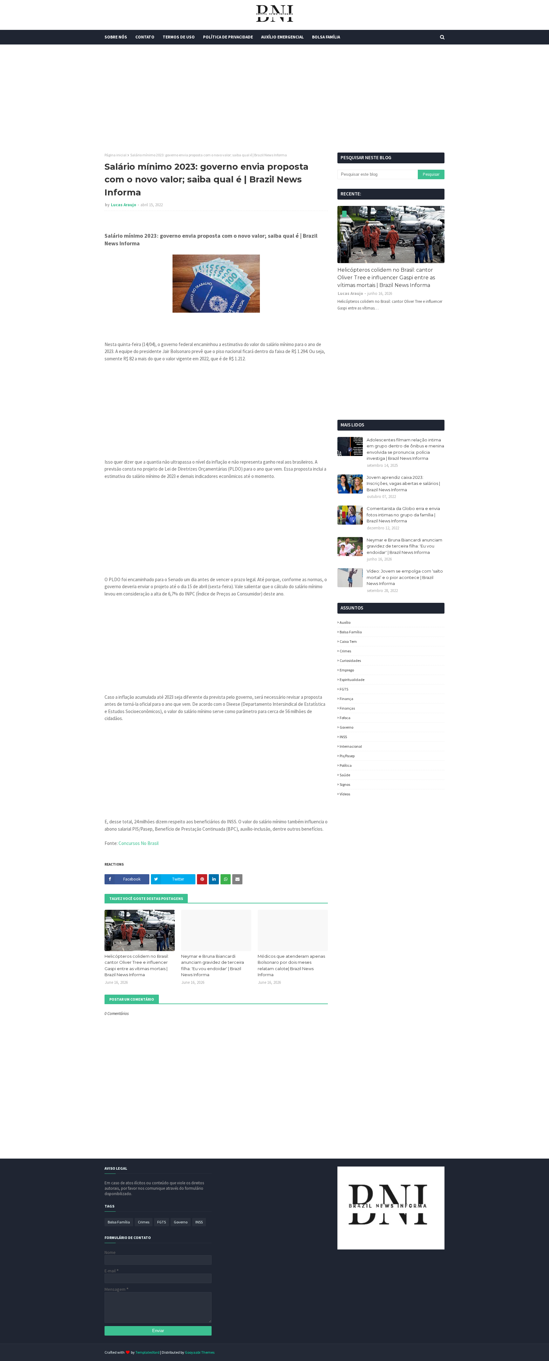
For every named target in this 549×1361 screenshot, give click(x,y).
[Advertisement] (274, 98)
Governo (346, 727)
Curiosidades (350, 660)
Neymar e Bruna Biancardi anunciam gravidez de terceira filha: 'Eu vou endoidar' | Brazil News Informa (212, 965)
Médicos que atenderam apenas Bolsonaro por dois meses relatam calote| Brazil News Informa (291, 965)
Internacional (351, 746)
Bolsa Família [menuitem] (326, 37)
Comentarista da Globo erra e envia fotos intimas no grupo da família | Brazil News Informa (403, 514)
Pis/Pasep (347, 755)
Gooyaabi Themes (199, 1352)
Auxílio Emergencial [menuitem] (282, 37)
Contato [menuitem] (144, 37)
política (346, 765)
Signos (345, 784)
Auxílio (345, 622)
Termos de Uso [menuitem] (179, 37)
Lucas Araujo (123, 205)
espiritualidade (352, 679)
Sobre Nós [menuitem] (116, 37)
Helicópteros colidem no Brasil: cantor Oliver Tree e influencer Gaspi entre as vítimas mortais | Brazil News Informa (137, 965)
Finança (346, 698)
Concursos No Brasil (139, 843)
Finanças (347, 708)
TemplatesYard (147, 1352)
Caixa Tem (348, 641)
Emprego (347, 670)
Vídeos (345, 794)
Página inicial (115, 155)
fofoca (345, 717)
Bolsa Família (351, 631)
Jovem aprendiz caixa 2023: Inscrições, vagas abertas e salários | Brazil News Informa (403, 483)
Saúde (345, 774)
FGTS (344, 689)
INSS (343, 736)
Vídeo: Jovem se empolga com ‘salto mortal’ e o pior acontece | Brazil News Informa (405, 577)
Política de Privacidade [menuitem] (228, 37)
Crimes (345, 651)
